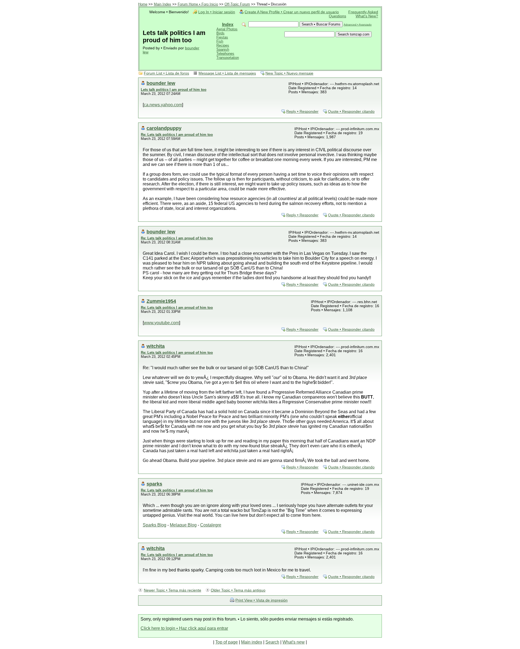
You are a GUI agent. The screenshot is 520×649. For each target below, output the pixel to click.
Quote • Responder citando (351, 112)
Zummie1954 (161, 301)
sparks (154, 484)
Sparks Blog (154, 525)
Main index (251, 642)
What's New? (367, 16)
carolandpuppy (164, 128)
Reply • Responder (302, 112)
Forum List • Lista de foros (166, 73)
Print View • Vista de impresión (261, 600)
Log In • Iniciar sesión (216, 12)
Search (272, 642)
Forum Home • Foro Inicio (198, 4)
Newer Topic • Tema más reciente (172, 590)
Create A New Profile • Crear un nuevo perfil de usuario (292, 12)
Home (142, 4)
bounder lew (161, 83)
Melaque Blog (183, 525)
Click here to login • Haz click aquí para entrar (184, 628)
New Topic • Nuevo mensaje (289, 73)
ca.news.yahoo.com (163, 104)
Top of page (226, 642)
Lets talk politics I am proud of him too (173, 90)
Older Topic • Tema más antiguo (238, 590)
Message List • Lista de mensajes (227, 73)
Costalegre (210, 525)
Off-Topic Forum (237, 4)
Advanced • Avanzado (358, 24)
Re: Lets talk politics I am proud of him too (177, 135)
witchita (156, 346)
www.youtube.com (161, 322)
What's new (293, 642)
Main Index (162, 4)
